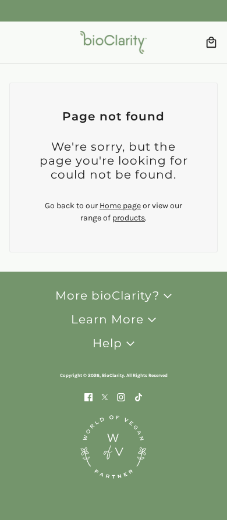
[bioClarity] (113, 42)
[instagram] (121, 396)
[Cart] (211, 42)
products (128, 218)
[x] (104, 396)
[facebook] (88, 396)
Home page (120, 206)
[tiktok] (138, 396)
